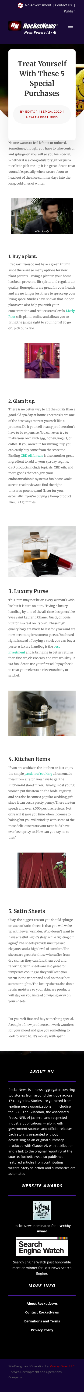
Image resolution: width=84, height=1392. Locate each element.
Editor (31, 111)
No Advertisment (38, 5)
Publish (70, 11)
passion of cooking (38, 774)
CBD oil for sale (32, 456)
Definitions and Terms (42, 1321)
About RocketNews (42, 1303)
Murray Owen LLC (61, 1366)
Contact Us (63, 5)
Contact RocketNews (42, 1312)
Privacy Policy (42, 1330)
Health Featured (42, 117)
